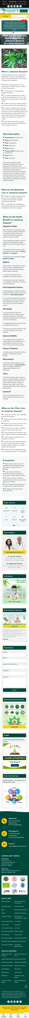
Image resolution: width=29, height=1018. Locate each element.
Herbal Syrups (18, 972)
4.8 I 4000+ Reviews (21, 1)
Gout (6, 519)
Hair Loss (14, 519)
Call (25, 1016)
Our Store (24, 11)
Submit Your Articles (20, 941)
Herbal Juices (5, 972)
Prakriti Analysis (18, 931)
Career (3, 913)
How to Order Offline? (7, 921)
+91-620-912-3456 (14, 833)
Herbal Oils (4, 975)
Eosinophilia (6, 510)
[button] (13, 32)
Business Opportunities (20, 909)
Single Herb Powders (7, 965)
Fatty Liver (14, 510)
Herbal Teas (17, 969)
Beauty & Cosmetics (19, 965)
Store (10, 1016)
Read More (5, 639)
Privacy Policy (18, 934)
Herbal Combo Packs (20, 959)
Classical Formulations (20, 913)
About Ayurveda (5, 901)
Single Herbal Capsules (7, 959)
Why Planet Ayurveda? (7, 931)
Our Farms (17, 928)
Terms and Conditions (7, 944)
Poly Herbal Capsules (7, 962)
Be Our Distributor (19, 906)
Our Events (17, 924)
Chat (18, 1016)
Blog (2, 909)
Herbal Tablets (5, 969)
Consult (3, 1016)
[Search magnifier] (27, 16)
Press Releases (5, 934)
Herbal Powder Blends (20, 962)
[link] (14, 26)
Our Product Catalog (6, 938)
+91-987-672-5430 (14, 837)
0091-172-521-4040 (14, 821)
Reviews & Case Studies (7, 941)
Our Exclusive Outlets (7, 928)
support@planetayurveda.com (14, 552)
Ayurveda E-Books (6, 906)
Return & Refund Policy (20, 938)
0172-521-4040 (12, 825)
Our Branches (5, 924)
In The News (17, 921)
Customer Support (6, 916)
